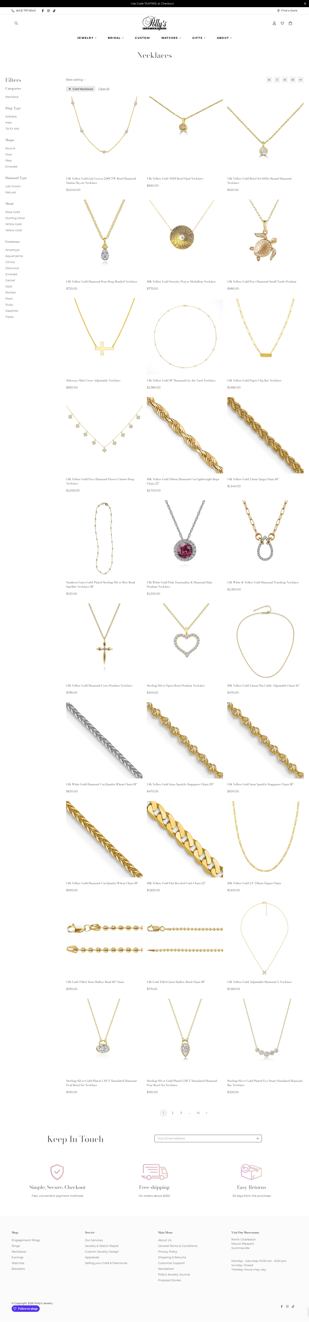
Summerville (240, 1248)
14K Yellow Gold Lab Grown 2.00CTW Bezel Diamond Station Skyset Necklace (101, 180)
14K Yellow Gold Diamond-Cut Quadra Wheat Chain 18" (102, 883)
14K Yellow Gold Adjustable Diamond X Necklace (259, 982)
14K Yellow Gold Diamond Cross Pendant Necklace (99, 685)
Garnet (10, 280)
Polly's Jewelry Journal (174, 1274)
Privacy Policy (167, 1251)
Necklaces (19, 1251)
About (223, 38)
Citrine (10, 262)
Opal (8, 286)
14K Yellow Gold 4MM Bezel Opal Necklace (175, 178)
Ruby (9, 304)
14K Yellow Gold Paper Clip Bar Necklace (254, 380)
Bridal (114, 38)
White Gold (13, 224)
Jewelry (85, 38)
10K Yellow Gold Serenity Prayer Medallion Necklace (181, 281)
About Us (164, 1240)
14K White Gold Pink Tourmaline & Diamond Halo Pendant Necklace (179, 584)
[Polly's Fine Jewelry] (155, 23)
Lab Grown (13, 186)
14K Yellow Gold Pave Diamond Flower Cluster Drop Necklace (100, 481)
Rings (16, 1246)
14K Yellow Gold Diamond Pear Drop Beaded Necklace (101, 281)
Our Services (94, 1240)
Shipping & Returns (172, 1257)
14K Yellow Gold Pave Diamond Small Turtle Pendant (261, 281)
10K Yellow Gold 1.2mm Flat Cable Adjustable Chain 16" (263, 685)
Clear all (103, 88)
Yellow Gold (13, 230)
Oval (8, 154)
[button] (289, 23)
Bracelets (18, 1268)
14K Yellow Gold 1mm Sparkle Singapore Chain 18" (260, 784)
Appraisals (92, 1257)
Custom (142, 38)
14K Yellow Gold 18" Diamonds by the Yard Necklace (181, 380)
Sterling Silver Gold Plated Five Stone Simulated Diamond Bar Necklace (264, 1083)
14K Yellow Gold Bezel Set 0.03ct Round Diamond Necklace (259, 180)
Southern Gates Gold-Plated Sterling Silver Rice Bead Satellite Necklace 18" (100, 584)
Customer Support (171, 1263)
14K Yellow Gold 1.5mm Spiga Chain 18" (253, 479)
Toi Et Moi (12, 128)
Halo (8, 122)
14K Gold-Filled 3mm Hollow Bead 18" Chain (95, 982)
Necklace (12, 97)
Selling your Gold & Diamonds (106, 1263)
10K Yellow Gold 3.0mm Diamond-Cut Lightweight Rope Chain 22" (183, 481)
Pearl (9, 298)
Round (10, 148)
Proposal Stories (169, 1280)
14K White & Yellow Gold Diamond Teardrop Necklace (263, 582)
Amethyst (12, 250)
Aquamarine (14, 256)
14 (198, 1113)
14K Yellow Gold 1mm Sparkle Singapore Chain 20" (180, 784)
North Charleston (243, 1239)
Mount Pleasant (242, 1243)
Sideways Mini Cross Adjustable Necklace (93, 380)
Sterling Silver (15, 218)
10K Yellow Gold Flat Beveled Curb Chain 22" (176, 883)
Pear (8, 160)
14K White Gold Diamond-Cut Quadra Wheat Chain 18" (101, 784)
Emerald (11, 166)
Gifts (197, 38)
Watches (169, 38)
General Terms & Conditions (177, 1246)
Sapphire (11, 310)
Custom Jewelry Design (102, 1251)
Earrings (17, 1257)
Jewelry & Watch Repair (102, 1246)
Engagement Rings (26, 1240)
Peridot (10, 292)
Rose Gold (12, 212)
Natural (10, 192)
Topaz (9, 317)
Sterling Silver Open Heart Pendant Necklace (176, 685)
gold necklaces (83, 89)
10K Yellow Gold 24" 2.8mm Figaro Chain (254, 883)
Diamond (12, 268)
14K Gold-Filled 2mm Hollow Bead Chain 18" (176, 982)
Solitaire (11, 116)
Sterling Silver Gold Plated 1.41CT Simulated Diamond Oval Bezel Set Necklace (101, 1083)
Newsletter (166, 1268)
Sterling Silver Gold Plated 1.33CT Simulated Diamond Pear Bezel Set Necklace (182, 1083)
